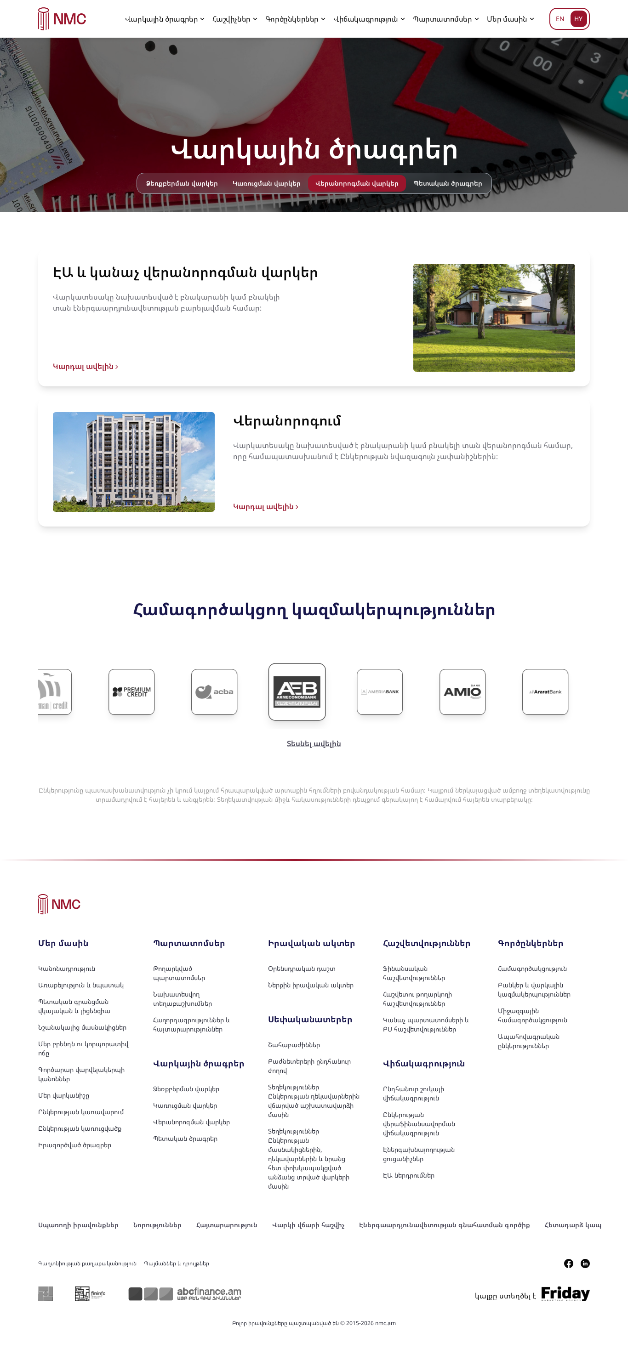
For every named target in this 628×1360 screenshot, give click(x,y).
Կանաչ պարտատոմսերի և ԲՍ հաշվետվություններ (426, 1024)
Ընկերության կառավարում (81, 1111)
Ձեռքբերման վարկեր (182, 183)
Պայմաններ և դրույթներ (176, 1263)
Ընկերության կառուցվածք (79, 1128)
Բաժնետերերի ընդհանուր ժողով (309, 1066)
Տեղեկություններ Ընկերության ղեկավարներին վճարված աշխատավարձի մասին (314, 1100)
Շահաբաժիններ (294, 1044)
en (560, 18)
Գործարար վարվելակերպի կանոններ (81, 1074)
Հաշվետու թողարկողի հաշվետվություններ (417, 999)
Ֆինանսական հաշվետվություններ (414, 973)
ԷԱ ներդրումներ (408, 1175)
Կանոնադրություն (66, 968)
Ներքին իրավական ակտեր (311, 984)
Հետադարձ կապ (573, 1224)
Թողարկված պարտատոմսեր (179, 973)
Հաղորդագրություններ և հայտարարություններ (191, 1024)
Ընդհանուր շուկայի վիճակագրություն (413, 1093)
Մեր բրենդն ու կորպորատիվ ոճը (83, 1048)
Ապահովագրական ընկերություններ (528, 1041)
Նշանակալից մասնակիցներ (82, 1027)
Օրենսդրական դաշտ (302, 968)
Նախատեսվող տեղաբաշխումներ (182, 999)
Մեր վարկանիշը (63, 1095)
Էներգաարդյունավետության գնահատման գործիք (444, 1224)
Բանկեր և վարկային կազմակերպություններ (534, 989)
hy (578, 18)
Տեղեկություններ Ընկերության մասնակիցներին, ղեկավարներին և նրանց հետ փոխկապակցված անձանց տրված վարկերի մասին (308, 1158)
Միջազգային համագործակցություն (532, 1015)
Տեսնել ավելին (314, 743)
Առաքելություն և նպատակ (81, 984)
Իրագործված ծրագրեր (74, 1144)
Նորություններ (157, 1224)
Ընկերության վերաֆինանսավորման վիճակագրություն (419, 1123)
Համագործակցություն (532, 968)
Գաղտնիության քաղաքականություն (87, 1263)
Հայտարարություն (226, 1224)
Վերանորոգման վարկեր (191, 1121)
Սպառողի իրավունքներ (78, 1224)
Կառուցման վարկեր (267, 183)
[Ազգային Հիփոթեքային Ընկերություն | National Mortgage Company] (62, 18)
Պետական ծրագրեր (447, 183)
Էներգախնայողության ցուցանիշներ (419, 1154)
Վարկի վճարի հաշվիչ (308, 1224)
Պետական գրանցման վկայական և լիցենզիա (74, 1006)
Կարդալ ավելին (84, 366)
